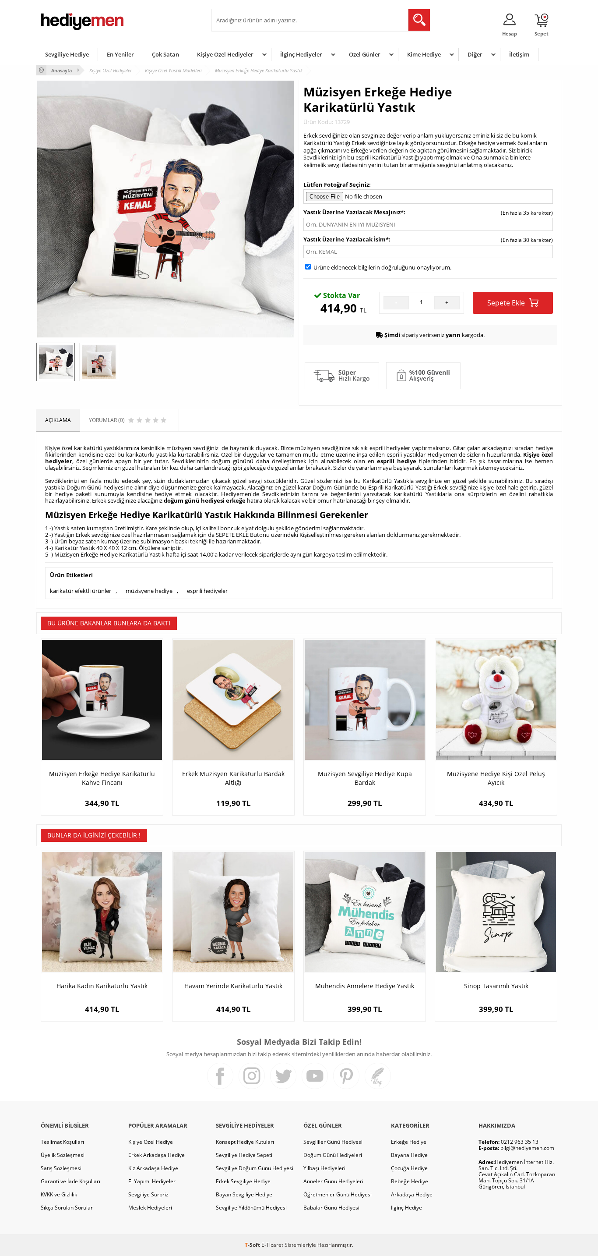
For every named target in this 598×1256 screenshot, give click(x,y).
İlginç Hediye (406, 1207)
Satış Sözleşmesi (61, 1168)
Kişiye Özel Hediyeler (225, 54)
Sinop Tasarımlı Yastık (496, 986)
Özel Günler (364, 54)
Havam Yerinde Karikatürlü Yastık (233, 986)
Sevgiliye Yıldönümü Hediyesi (251, 1207)
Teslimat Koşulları (62, 1142)
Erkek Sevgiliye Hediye (243, 1181)
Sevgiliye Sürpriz (148, 1194)
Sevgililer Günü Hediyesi (332, 1142)
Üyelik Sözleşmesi (62, 1155)
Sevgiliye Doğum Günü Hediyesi (254, 1168)
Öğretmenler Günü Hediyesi (337, 1194)
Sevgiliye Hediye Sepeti (244, 1155)
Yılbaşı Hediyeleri (324, 1168)
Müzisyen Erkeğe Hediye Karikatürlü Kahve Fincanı (102, 778)
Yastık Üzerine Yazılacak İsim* (346, 239)
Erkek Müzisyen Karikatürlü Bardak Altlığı (233, 778)
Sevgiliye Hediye (67, 54)
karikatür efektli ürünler (80, 591)
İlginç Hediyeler (301, 54)
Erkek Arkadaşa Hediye (156, 1155)
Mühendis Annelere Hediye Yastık (364, 986)
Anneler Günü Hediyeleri (333, 1181)
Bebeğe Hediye (409, 1181)
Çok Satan (165, 54)
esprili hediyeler (207, 591)
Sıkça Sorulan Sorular (67, 1207)
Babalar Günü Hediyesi (331, 1207)
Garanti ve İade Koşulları (70, 1181)
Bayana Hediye (409, 1155)
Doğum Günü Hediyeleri (332, 1155)
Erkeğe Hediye (408, 1142)
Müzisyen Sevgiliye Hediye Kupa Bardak (365, 778)
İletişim (519, 54)
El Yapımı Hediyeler (152, 1181)
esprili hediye (396, 461)
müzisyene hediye (149, 591)
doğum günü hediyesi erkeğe (205, 500)
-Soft (253, 1245)
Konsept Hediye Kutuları (245, 1142)
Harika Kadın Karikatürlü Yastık (102, 986)
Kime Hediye (424, 54)
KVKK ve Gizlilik (59, 1194)
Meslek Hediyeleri (150, 1207)
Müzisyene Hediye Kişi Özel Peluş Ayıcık (496, 778)
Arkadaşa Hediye (412, 1194)
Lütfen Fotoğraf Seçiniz (336, 184)
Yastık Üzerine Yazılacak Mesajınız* (353, 212)
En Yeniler (120, 54)
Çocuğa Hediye (409, 1168)
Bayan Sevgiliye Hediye (244, 1194)
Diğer (475, 54)
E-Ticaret (272, 1245)
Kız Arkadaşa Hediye (153, 1168)
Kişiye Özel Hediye (150, 1142)
